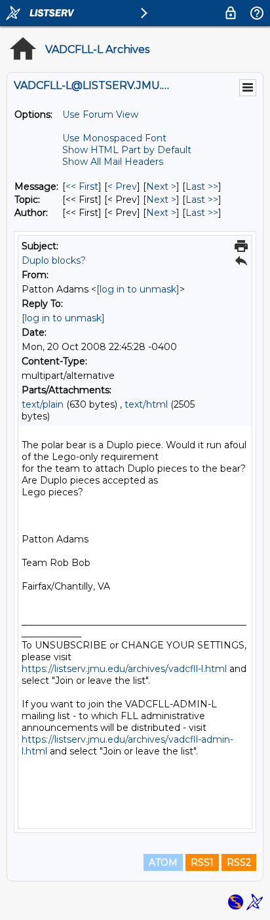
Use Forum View (100, 114)
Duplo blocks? (54, 260)
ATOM (163, 862)
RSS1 (202, 862)
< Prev (122, 186)
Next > (161, 186)
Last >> (201, 186)
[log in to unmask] (138, 289)
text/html (146, 404)
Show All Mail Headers (112, 162)
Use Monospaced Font (114, 138)
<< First (82, 186)
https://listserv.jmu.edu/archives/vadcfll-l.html (124, 669)
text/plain (43, 404)
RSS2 (239, 862)
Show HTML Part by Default (126, 150)
